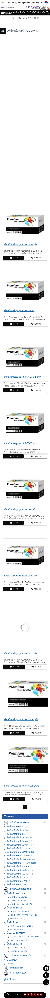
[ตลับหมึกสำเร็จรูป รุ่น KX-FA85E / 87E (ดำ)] (25, 373)
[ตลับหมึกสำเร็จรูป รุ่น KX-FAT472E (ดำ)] (25, 241)
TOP (46, 983)
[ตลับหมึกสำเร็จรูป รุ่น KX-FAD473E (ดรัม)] (25, 782)
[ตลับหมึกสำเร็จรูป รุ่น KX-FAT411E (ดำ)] (25, 572)
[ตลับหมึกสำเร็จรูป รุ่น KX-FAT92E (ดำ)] (25, 506)
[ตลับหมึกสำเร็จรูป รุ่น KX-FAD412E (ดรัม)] (25, 716)
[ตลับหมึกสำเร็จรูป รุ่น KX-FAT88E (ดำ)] (25, 439)
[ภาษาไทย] (47, 3)
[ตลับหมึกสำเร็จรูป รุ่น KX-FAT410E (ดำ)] (25, 650)
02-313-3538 (10, 3)
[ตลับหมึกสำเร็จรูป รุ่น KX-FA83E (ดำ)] (25, 307)
